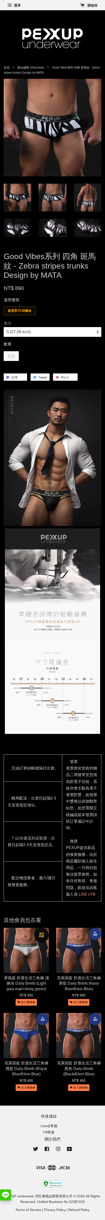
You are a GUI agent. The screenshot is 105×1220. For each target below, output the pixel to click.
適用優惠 (11, 300)
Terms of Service (28, 1210)
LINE (83, 894)
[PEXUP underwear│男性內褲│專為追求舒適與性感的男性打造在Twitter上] (35, 1150)
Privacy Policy (54, 1210)
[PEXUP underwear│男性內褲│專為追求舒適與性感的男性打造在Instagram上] (58, 1150)
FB (92, 894)
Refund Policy (79, 1210)
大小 (7, 323)
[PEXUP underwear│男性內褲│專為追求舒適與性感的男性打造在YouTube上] (69, 1150)
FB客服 (48, 1132)
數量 (7, 344)
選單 (17, 5)
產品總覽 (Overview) (30, 67)
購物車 (92, 5)
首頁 (7, 67)
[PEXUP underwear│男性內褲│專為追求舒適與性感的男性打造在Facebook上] (47, 1150)
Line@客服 (49, 1126)
